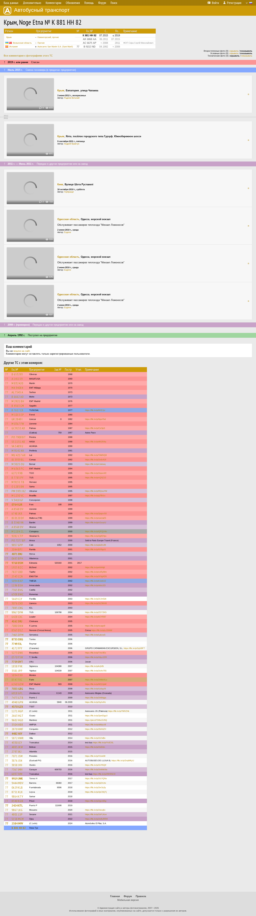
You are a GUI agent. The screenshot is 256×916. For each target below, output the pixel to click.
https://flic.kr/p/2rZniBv (95, 738)
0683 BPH (17, 558)
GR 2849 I (17, 419)
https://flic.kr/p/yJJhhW (101, 630)
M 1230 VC (18, 495)
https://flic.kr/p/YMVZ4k (118, 711)
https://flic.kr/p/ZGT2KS (95, 612)
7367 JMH (17, 769)
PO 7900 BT (19, 437)
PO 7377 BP (18, 540)
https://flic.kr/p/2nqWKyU (123, 760)
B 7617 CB (17, 410)
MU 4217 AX (19, 455)
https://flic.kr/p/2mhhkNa (96, 769)
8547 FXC (17, 680)
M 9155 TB (18, 482)
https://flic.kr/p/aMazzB (95, 724)
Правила (141, 896)
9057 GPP (17, 545)
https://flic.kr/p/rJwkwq (95, 464)
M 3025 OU (18, 464)
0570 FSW (17, 657)
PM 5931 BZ (19, 491)
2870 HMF (17, 729)
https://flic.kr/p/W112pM (95, 684)
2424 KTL (17, 805)
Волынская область (22, 43)
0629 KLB (17, 787)
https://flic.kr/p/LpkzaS (95, 635)
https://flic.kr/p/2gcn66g (95, 801)
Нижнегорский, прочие (48, 37)
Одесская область (68, 219)
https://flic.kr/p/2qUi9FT (134, 648)
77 (6, 374)
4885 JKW (17, 747)
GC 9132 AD (18, 428)
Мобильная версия (128, 900)
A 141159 (17, 379)
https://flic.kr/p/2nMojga (95, 697)
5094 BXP (17, 581)
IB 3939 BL (18, 459)
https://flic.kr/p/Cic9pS (95, 428)
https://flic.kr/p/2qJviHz (95, 702)
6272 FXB (17, 473)
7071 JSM (17, 756)
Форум (128, 896)
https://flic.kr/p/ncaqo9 (95, 626)
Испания (13, 46)
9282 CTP (17, 536)
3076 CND (17, 603)
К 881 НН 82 (19, 828)
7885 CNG (17, 608)
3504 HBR (17, 724)
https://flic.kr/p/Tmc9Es (95, 653)
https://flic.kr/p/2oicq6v (95, 810)
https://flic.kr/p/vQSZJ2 (95, 477)
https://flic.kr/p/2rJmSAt (95, 599)
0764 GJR (17, 504)
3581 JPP (17, 671)
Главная (115, 896)
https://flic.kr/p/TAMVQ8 (96, 455)
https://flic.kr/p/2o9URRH (96, 819)
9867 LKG (17, 810)
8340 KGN (17, 801)
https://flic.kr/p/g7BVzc (95, 495)
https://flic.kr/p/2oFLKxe (96, 814)
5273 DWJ (17, 653)
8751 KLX (17, 792)
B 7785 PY (18, 477)
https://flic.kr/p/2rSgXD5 (96, 576)
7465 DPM (18, 635)
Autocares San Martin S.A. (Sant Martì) (55, 46)
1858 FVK (17, 666)
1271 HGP (17, 711)
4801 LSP (17, 814)
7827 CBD (17, 572)
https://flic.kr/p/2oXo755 (95, 671)
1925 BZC (17, 567)
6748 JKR (17, 513)
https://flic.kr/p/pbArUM (95, 545)
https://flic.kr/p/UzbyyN (95, 689)
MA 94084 (17, 388)
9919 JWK (17, 778)
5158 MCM (18, 819)
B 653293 (17, 374)
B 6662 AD (18, 397)
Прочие (41, 43)
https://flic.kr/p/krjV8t (94, 666)
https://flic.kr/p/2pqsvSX (96, 513)
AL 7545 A (17, 392)
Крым (9, 37)
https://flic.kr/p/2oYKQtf (95, 765)
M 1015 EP (18, 415)
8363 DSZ (17, 630)
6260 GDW (18, 684)
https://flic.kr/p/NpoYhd (95, 419)
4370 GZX (17, 706)
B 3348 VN (18, 522)
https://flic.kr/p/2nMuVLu (96, 680)
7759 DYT (17, 662)
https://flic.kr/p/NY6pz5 (95, 549)
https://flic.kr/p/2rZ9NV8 (96, 603)
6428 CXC (17, 617)
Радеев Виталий (71, 98)
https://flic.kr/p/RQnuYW (96, 491)
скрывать (233, 51)
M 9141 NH (18, 450)
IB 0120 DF (18, 518)
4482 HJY (17, 733)
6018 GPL (17, 693)
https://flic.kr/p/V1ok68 (95, 756)
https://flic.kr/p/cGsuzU (95, 522)
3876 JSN (17, 760)
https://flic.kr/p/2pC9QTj (96, 792)
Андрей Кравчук (71, 144)
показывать (246, 56)
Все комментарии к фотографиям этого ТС (28, 55)
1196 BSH (17, 585)
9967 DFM (17, 612)
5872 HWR (18, 738)
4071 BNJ (17, 554)
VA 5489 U (17, 446)
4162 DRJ (17, 621)
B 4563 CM (18, 406)
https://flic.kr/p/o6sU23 (95, 585)
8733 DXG (17, 639)
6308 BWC (18, 594)
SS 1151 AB (18, 441)
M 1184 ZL (18, 531)
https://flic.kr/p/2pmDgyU (96, 715)
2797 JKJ (17, 751)
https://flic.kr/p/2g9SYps (95, 536)
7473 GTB (17, 697)
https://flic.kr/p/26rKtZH (95, 729)
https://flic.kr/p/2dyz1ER (96, 657)
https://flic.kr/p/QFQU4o (96, 531)
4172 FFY (17, 648)
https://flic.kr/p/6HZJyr (95, 410)
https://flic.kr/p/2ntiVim (95, 747)
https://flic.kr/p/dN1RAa (95, 442)
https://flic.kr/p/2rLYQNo (96, 778)
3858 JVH (17, 765)
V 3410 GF (17, 500)
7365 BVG (17, 590)
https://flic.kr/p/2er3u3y (95, 787)
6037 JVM (17, 774)
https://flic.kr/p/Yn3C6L (103, 742)
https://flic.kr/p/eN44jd (95, 567)
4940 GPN (17, 702)
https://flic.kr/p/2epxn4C (96, 473)
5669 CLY (17, 599)
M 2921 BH (18, 401)
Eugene (67, 232)
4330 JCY (17, 742)
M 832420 (17, 383)
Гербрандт (69, 192)
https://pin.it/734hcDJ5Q (96, 720)
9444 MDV (17, 783)
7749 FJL (17, 644)
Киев (60, 184)
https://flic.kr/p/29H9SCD (104, 774)
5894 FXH (17, 675)
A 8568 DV (17, 509)
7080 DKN (17, 626)
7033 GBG (17, 689)
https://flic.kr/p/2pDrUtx (95, 783)
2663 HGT (17, 715)
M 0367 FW (18, 424)
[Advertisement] (128, 862)
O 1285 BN (18, 486)
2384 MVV (17, 823)
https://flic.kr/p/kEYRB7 (95, 617)
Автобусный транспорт (42, 10)
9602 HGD (17, 720)
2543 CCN (17, 576)
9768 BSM (17, 563)
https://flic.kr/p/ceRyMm (96, 572)
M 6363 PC (18, 468)
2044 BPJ (17, 549)
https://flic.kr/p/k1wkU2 (95, 581)
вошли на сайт (21, 351)
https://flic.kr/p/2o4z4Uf (95, 459)
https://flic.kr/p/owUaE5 (95, 518)
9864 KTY (17, 796)
